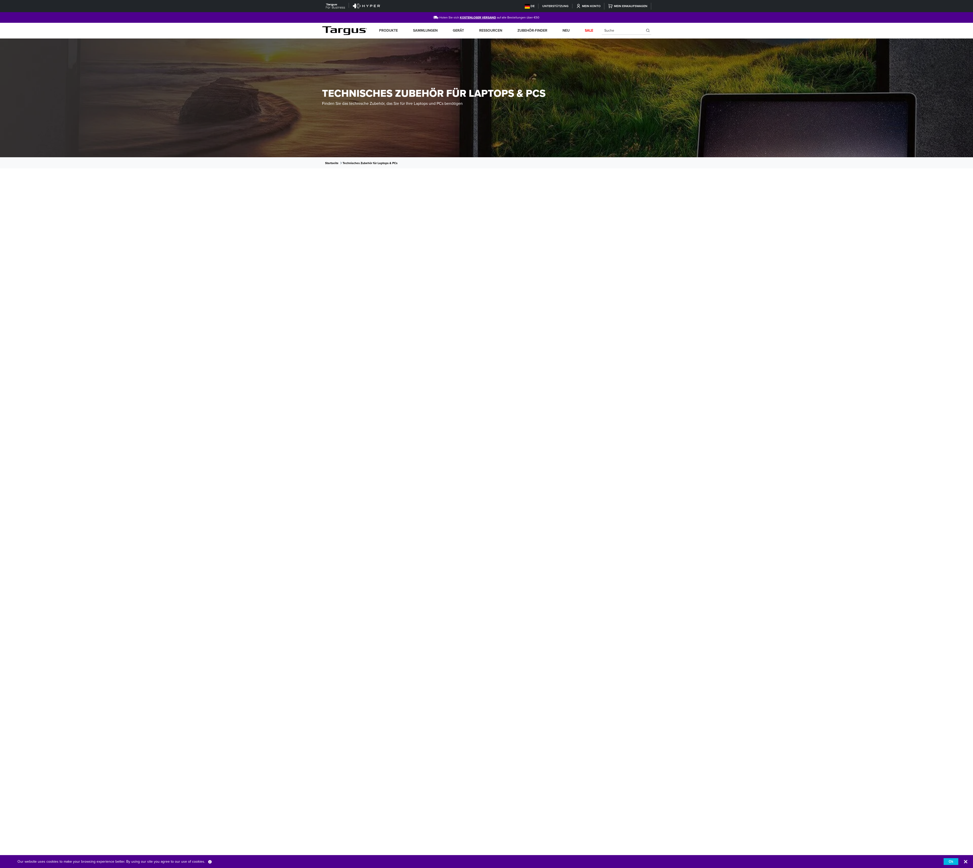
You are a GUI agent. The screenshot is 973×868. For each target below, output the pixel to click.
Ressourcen (490, 30)
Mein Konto (591, 6)
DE (533, 6)
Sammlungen (425, 30)
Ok (951, 861)
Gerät (458, 30)
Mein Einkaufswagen (630, 6)
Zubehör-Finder (532, 30)
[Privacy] (210, 861)
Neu (566, 30)
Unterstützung (555, 6)
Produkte (388, 30)
